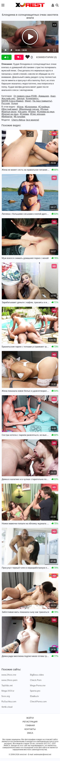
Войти (30, 718)
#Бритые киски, (9, 111)
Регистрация (30, 722)
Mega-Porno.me (37, 685)
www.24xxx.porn (9, 680)
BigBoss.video (37, 675)
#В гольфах (19, 116)
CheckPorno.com (38, 701)
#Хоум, (20, 106)
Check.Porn (35, 680)
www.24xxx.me (8, 675)
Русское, (5, 103)
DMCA (30, 733)
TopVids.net (7, 685)
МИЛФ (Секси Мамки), (12, 101)
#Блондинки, (31, 106)
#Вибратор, (7, 116)
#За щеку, (22, 111)
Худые (14, 103)
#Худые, (44, 109)
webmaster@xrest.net (42, 754)
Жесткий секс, (8, 98)
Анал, (53, 96)
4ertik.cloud (6, 707)
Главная (30, 725)
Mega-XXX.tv (7, 691)
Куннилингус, (32, 98)
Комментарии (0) (46, 57)
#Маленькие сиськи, (29, 109)
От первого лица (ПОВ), (26, 96)
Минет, (28, 101)
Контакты (30, 729)
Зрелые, (21, 98)
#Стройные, (44, 106)
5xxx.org (5, 696)
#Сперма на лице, (46, 111)
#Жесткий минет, (9, 109)
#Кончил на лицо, (10, 114)
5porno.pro (35, 691)
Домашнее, (44, 96)
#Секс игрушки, (38, 114)
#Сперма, (24, 114)
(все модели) (32, 120)
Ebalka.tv (34, 696)
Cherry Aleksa (18, 120)
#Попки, (32, 111)
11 (7, 57)
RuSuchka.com (8, 701)
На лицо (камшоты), (42, 101)
